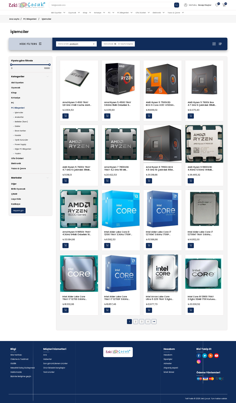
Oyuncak (72, 12)
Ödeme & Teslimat (19, 359)
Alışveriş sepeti (171, 367)
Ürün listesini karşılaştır (54, 367)
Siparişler (168, 359)
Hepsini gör (18, 210)
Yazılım (18, 153)
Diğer (14, 183)
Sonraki (154, 321)
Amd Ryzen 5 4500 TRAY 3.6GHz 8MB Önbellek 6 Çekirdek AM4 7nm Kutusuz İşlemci (117, 103)
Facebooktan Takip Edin (198, 355)
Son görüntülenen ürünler (55, 363)
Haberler (47, 359)
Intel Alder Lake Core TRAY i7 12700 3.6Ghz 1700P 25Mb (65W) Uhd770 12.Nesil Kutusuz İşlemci (75, 298)
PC (109, 12)
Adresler (168, 363)
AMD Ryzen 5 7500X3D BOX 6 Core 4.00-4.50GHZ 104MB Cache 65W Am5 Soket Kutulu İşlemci (160, 103)
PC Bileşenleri (123, 12)
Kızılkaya (15, 204)
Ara (45, 354)
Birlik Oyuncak (18, 188)
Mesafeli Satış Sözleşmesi (22, 367)
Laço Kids (16, 199)
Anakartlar (19, 117)
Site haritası (16, 354)
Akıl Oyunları (56, 12)
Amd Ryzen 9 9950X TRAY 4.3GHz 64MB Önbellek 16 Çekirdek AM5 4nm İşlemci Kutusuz (76, 233)
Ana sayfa (14, 19)
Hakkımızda (16, 372)
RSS (210, 355)
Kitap (85, 12)
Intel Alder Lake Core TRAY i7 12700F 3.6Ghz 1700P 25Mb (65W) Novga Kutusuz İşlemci (118, 298)
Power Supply (20, 144)
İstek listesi (169, 372)
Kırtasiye (97, 12)
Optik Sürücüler (21, 140)
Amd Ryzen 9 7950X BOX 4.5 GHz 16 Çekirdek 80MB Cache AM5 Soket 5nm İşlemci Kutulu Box (160, 168)
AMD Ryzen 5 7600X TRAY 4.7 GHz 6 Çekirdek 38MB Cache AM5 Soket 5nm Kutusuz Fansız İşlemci (76, 168)
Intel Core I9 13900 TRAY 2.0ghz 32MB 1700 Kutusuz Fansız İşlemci (202, 298)
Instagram (198, 361)
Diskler (17, 126)
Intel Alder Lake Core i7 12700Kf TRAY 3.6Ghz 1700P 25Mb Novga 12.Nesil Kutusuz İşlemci (202, 233)
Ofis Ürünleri (141, 12)
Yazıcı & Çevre (174, 12)
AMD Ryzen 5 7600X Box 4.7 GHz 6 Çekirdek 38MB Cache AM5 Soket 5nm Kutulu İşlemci (201, 103)
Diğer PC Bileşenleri (23, 149)
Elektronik (157, 12)
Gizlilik (13, 363)
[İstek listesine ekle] (96, 65)
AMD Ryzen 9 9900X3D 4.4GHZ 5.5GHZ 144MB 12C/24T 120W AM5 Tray (201, 168)
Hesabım (168, 354)
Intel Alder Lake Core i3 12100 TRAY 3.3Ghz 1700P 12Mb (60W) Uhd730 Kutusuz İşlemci (117, 233)
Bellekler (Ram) (21, 121)
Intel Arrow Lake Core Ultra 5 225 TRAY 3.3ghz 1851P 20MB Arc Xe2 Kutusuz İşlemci (159, 298)
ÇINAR (14, 194)
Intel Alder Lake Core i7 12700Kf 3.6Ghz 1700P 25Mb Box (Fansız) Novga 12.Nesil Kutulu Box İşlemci (160, 233)
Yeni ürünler (49, 372)
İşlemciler (19, 112)
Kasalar (18, 135)
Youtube (216, 355)
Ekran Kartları (20, 131)
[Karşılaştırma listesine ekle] (96, 70)
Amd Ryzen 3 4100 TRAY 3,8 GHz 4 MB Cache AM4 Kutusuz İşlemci (76, 103)
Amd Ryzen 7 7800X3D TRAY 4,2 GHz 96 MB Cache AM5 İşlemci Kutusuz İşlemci (116, 168)
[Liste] (220, 43)
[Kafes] (216, 43)
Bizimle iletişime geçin (20, 376)
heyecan (204, 355)
